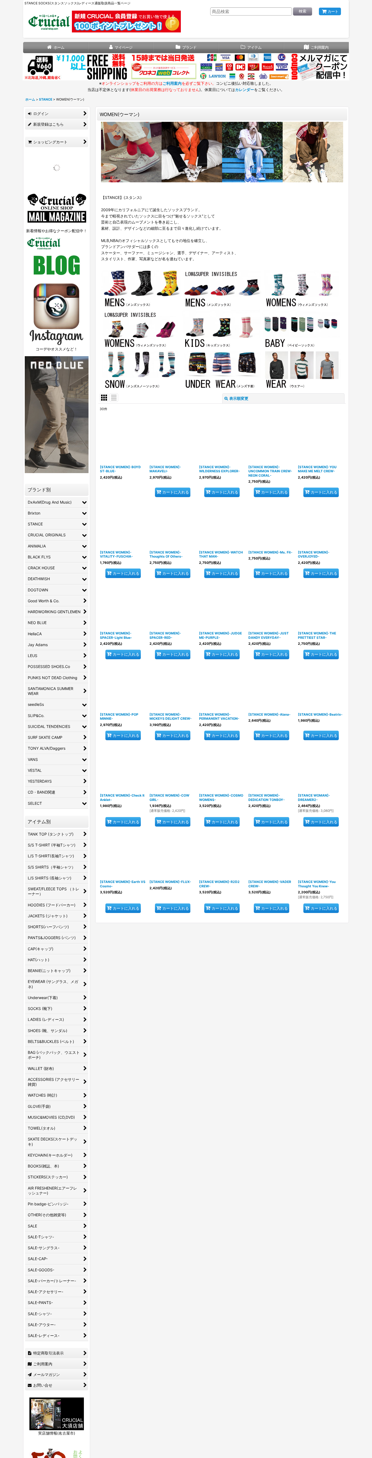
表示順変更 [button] (238, 398)
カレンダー (244, 89)
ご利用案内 (172, 83)
